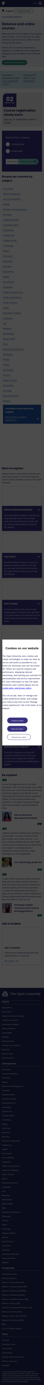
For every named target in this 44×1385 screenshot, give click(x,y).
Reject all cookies (17, 729)
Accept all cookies (17, 721)
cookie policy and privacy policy (16, 688)
